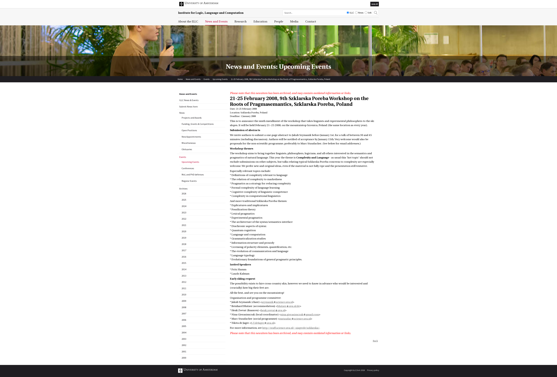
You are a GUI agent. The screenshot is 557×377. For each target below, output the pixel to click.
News (361, 12)
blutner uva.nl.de (288, 306)
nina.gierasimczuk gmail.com (300, 314)
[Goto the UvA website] (201, 5)
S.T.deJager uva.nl (262, 323)
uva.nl (374, 3)
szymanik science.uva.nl (277, 302)
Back (375, 341)
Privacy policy (373, 370)
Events (207, 79)
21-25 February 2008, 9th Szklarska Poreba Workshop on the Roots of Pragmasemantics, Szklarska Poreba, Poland (280, 79)
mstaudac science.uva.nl (295, 318)
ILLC (352, 12)
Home (180, 79)
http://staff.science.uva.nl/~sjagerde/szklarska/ (290, 327)
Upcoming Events (220, 79)
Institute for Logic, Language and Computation (211, 12)
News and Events (193, 79)
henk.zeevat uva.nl (273, 310)
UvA (369, 12)
